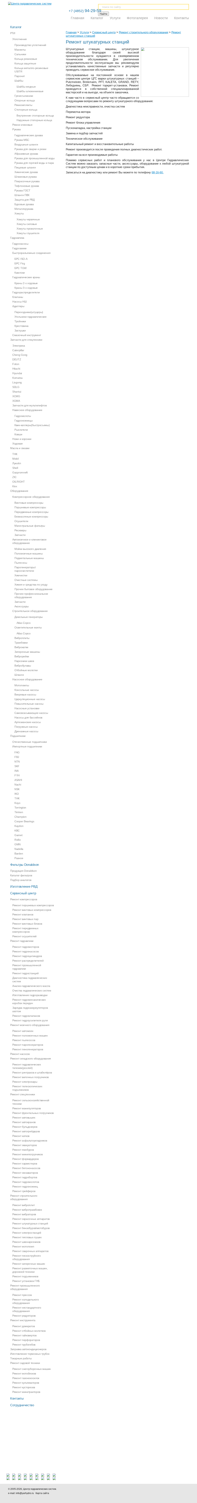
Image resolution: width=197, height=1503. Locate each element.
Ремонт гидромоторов (25, 946)
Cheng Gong (19, 354)
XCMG (16, 396)
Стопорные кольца (25, 109)
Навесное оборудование (27, 410)
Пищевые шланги (25, 167)
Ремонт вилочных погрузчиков (30, 1077)
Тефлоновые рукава (26, 185)
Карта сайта (42, 1493)
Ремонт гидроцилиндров (27, 956)
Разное (18, 858)
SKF (16, 766)
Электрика (18, 345)
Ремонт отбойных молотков (29, 1330)
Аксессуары (21, 606)
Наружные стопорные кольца (34, 120)
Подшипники (18, 735)
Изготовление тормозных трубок (29, 1353)
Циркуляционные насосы (29, 699)
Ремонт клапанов (22, 914)
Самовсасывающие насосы (31, 712)
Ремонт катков (20, 1135)
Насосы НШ (19, 301)
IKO (16, 793)
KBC (17, 830)
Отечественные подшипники (29, 741)
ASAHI (18, 779)
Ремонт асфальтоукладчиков (29, 1140)
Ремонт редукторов (24, 1315)
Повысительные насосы (28, 703)
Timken (18, 812)
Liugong (17, 382)
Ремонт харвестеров (24, 1163)
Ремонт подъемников (25, 1276)
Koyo (17, 802)
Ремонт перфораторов (26, 1339)
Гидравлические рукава (28, 135)
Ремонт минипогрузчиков (27, 1154)
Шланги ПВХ (21, 195)
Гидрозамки (19, 248)
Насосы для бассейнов (28, 717)
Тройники (20, 321)
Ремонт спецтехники (22, 1094)
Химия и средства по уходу (31, 584)
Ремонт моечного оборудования (29, 1025)
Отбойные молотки (26, 670)
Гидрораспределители (26, 292)
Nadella (18, 848)
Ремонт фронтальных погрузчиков (33, 1112)
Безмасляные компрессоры (31, 516)
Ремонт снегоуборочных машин (31, 1368)
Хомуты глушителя (28, 233)
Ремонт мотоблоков (24, 1373)
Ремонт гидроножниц (25, 1186)
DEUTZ (16, 359)
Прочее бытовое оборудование (33, 589)
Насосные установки (26, 708)
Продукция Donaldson (23, 870)
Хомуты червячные (28, 219)
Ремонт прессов (22, 1294)
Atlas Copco (24, 622)
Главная (77, 18)
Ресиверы (20, 530)
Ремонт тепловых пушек (27, 1237)
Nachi (17, 784)
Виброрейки (21, 656)
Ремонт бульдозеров (24, 1126)
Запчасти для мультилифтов (29, 405)
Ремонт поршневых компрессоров (33, 905)
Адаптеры (18, 306)
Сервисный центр (104, 32)
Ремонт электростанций (26, 1232)
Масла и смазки (19, 448)
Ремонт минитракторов (26, 1391)
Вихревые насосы (25, 694)
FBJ (16, 756)
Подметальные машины (29, 558)
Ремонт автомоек (22, 1030)
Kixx (14, 486)
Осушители (21, 521)
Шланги (19, 674)
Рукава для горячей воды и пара (34, 162)
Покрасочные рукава (27, 181)
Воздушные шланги (26, 144)
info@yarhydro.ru (25, 1493)
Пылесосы (20, 562)
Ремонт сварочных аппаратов (30, 1251)
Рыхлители (21, 429)
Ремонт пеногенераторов (27, 1049)
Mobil (15, 458)
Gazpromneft (20, 472)
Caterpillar (18, 350)
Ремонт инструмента (22, 1320)
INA (16, 770)
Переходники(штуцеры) (28, 312)
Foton (15, 364)
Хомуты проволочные (30, 228)
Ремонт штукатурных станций (30, 1223)
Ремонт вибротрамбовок (27, 1209)
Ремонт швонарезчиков (26, 1241)
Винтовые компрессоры (28, 502)
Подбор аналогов (20, 879)
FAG (17, 752)
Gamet (18, 835)
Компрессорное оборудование (31, 496)
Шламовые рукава (25, 176)
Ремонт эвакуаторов (24, 1145)
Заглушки (20, 330)
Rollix (17, 839)
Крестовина (21, 325)
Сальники (20, 54)
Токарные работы (21, 1358)
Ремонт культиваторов (25, 1382)
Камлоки (19, 272)
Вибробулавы (22, 665)
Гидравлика (17, 237)
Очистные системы (26, 579)
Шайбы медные (26, 86)
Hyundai (17, 373)
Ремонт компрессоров (23, 899)
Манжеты (20, 49)
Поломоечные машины (28, 553)
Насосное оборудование (27, 679)
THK (17, 798)
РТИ (12, 33)
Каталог (97, 18)
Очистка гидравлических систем (31, 990)
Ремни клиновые (22, 124)
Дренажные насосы (26, 731)
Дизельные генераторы (28, 616)
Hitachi (16, 368)
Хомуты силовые (27, 223)
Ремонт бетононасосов (26, 1168)
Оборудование (19, 490)
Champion (20, 816)
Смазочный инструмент (26, 335)
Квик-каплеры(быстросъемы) (32, 425)
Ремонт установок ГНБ (26, 1280)
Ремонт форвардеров (25, 1158)
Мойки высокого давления (30, 548)
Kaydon (18, 825)
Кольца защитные (25, 63)
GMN (17, 844)
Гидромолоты (22, 415)
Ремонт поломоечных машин (30, 1035)
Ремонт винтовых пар (25, 919)
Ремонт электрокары (24, 1081)
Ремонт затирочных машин (28, 1263)
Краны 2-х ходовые (26, 283)
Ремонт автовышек (23, 1117)
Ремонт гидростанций (25, 973)
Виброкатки (21, 647)
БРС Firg (19, 263)
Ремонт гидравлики (21, 940)
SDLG (15, 387)
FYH (17, 775)
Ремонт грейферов (23, 1191)
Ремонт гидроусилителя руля (30, 1020)
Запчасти (20, 534)
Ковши (18, 434)
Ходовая (17, 443)
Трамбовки (21, 642)
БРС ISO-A (20, 258)
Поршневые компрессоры (30, 507)
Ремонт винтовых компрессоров (31, 909)
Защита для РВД (24, 199)
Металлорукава (23, 208)
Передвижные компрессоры (31, 511)
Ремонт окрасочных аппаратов (31, 1218)
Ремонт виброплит (23, 1205)
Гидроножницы (23, 420)
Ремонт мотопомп (23, 1246)
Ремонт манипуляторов (26, 1108)
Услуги (115, 18)
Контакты (181, 18)
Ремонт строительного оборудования (143, 32)
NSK (17, 789)
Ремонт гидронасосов (25, 951)
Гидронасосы (20, 243)
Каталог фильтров (21, 875)
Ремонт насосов (20, 1053)
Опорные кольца (24, 100)
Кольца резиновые (25, 58)
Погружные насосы (26, 726)
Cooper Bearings (24, 821)
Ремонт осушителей (24, 936)
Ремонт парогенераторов (27, 1044)
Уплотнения (19, 39)
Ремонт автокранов (24, 1122)
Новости (161, 18)
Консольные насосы (26, 689)
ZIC (14, 477)
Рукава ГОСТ (22, 190)
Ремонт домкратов (23, 1326)
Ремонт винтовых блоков (27, 923)
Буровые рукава (24, 204)
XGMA (16, 400)
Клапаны (17, 296)
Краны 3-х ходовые (26, 287)
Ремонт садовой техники (25, 1362)
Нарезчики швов (24, 661)
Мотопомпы (21, 685)
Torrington (20, 807)
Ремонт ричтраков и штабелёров (32, 1072)
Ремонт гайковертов (24, 1335)
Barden (18, 853)
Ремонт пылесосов (23, 1040)
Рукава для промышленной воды (34, 158)
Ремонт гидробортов (24, 1177)
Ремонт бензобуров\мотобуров (31, 1228)
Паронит (19, 76)
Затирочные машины (27, 651)
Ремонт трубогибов (23, 1344)
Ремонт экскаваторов (25, 1172)
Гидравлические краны (26, 277)
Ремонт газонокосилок (25, 1378)
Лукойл (16, 463)
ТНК (14, 454)
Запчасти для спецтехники (26, 339)
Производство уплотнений (30, 45)
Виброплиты (21, 638)
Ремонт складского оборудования (30, 1058)
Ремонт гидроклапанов (26, 1015)
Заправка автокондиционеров (28, 1349)
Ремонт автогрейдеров (26, 1131)
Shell (15, 467)
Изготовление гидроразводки (29, 995)
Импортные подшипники (27, 746)
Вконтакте (133, 1491)
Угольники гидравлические (30, 316)
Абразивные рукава (26, 153)
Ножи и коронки (21, 438)
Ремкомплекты (23, 105)
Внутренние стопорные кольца (35, 115)
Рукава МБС (21, 139)
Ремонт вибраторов (24, 1214)
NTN (17, 761)
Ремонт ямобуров (23, 1149)
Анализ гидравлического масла (31, 985)
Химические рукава (26, 172)
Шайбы (18, 80)
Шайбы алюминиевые (30, 91)
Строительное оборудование (30, 611)
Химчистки (20, 575)
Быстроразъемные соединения (31, 252)
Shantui (16, 391)
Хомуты (19, 213)
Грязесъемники (23, 95)
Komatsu (17, 377)
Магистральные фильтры (29, 525)
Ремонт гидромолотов (25, 1181)
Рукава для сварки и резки (30, 149)
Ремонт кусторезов (23, 1387)
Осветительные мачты (28, 627)
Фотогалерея (137, 18)
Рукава (16, 129)
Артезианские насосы (27, 722)
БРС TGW (20, 268)
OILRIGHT (18, 481)
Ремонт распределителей (27, 960)
